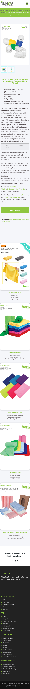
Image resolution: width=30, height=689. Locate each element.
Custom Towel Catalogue (12, 197)
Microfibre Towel (20, 195)
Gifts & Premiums (10, 10)
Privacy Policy (20, 686)
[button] (27, 4)
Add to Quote (15, 210)
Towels (20, 10)
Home (2, 10)
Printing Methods (8, 661)
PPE (2, 613)
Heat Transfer (20, 189)
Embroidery (11, 189)
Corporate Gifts (7, 634)
